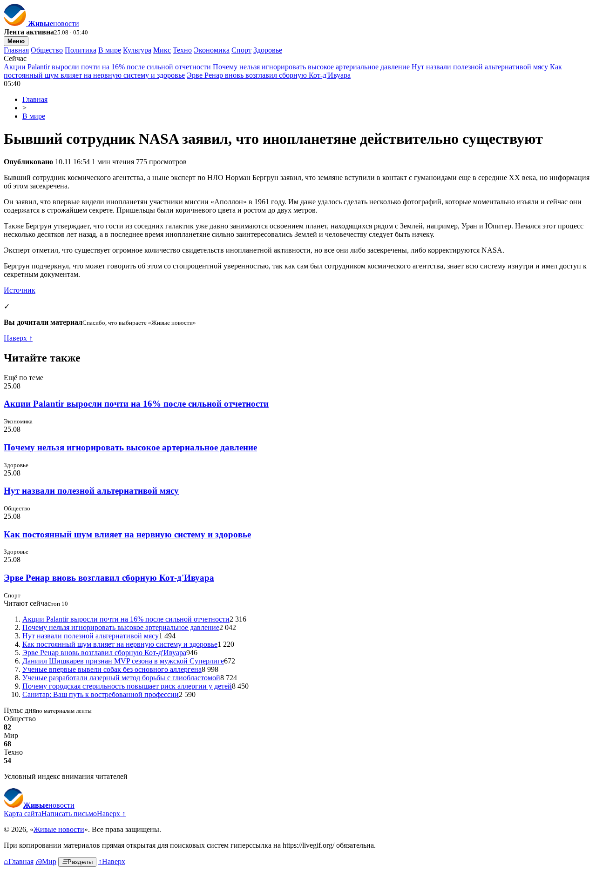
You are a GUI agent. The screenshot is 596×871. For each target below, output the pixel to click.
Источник (19, 290)
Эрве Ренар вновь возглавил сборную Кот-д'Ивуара (269, 75)
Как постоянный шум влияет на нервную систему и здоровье (127, 534)
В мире (109, 50)
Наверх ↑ (18, 338)
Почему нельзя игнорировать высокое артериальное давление (311, 67)
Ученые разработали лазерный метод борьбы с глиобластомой (121, 678)
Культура (137, 50)
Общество (47, 50)
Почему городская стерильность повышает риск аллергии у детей (127, 686)
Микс (162, 50)
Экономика (212, 50)
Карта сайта (22, 813)
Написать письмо (69, 813)
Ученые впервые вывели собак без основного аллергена (112, 669)
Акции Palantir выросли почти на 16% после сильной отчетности (107, 67)
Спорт (241, 50)
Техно (182, 50)
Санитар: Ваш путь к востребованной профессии (100, 694)
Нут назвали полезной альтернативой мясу (480, 67)
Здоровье (267, 50)
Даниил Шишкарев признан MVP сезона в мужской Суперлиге (123, 661)
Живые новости (59, 829)
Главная (16, 50)
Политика (80, 50)
